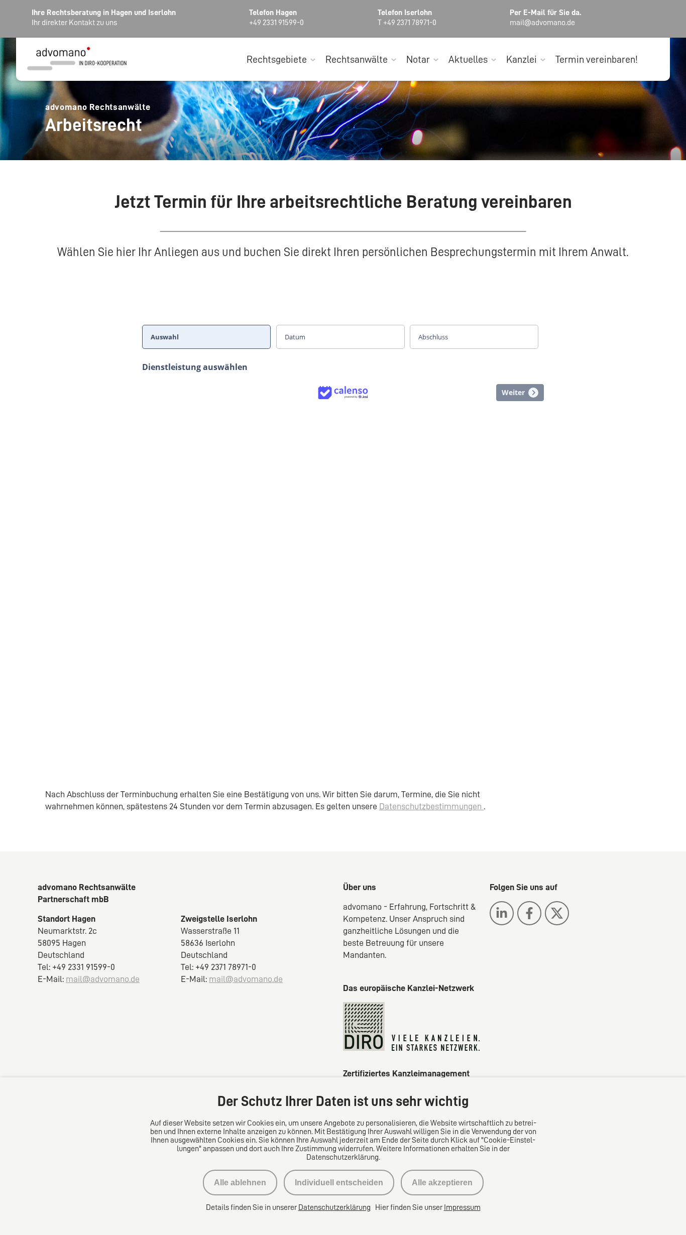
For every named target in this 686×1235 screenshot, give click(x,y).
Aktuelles (468, 59)
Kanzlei (521, 59)
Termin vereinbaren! (596, 59)
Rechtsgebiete (277, 59)
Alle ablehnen (240, 1182)
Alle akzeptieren (442, 1182)
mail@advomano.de (103, 978)
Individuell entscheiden (339, 1182)
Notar (418, 59)
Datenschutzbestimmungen (431, 806)
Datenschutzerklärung (334, 1207)
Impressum (462, 1207)
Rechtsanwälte (356, 59)
